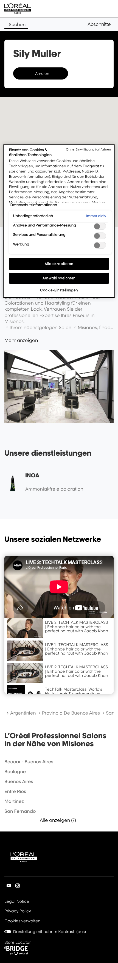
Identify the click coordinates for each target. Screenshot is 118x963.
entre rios (15, 791)
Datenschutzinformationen (33, 205)
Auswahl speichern (59, 278)
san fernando (20, 811)
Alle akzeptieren (59, 264)
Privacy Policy (17, 912)
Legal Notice (16, 902)
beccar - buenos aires (28, 761)
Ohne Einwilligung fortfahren (88, 149)
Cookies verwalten (22, 921)
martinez (14, 801)
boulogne (15, 771)
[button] (101, 24)
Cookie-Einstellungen (59, 290)
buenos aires (18, 781)
